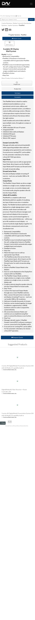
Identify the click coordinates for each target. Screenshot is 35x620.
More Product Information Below (12, 78)
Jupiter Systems (13, 25)
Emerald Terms (8, 425)
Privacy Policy (16, 425)
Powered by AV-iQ (24, 425)
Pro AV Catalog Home (7, 16)
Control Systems (7, 23)
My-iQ (19, 16)
